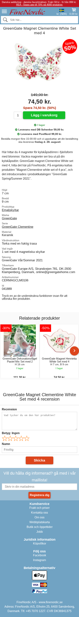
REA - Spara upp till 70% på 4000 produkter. (39, 4)
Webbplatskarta (39, 522)
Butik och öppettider (40, 526)
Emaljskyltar (10, 210)
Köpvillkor (39, 543)
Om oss (39, 517)
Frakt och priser (39, 507)
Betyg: (11, 433)
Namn (6, 443)
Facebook (39, 555)
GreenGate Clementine (17, 227)
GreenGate (9, 218)
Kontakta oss (39, 512)
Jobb (39, 531)
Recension (9, 409)
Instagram (39, 560)
